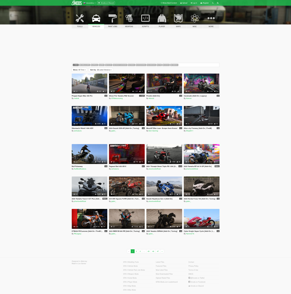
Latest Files (160, 262)
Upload (184, 3)
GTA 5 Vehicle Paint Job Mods (134, 270)
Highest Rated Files (163, 278)
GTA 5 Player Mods (130, 282)
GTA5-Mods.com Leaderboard (167, 282)
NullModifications (80, 169)
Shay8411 (189, 131)
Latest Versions (100, 70)
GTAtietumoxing (117, 98)
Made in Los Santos (79, 263)
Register (205, 3)
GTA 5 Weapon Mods (131, 274)
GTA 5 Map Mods (129, 286)
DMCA (190, 274)
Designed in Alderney (79, 261)
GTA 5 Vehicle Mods (130, 266)
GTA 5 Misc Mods (129, 290)
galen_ (113, 131)
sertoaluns (78, 131)
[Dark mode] (213, 3)
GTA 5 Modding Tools (131, 262)
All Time (79, 70)
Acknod (151, 98)
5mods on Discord (197, 286)
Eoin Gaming (153, 131)
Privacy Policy (193, 266)
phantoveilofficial (155, 169)
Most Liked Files (162, 270)
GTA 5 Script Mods (130, 278)
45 (148, 251)
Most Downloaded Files (164, 274)
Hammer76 (190, 233)
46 (153, 251)
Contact (191, 262)
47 (158, 251)
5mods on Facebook (197, 282)
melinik (76, 98)
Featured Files (161, 266)
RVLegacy (77, 233)
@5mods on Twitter (197, 278)
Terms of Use (193, 270)
